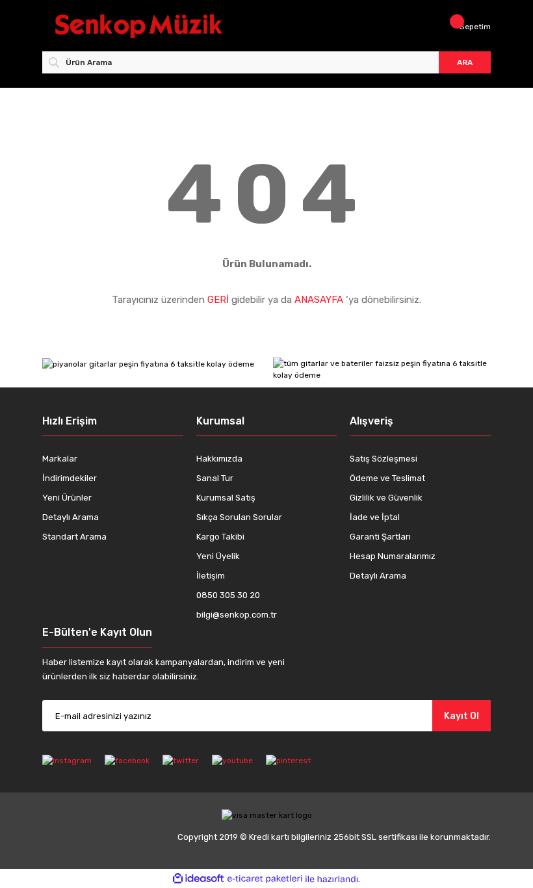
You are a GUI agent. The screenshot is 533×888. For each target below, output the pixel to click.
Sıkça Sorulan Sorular (239, 517)
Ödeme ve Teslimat (387, 478)
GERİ (218, 300)
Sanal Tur (214, 478)
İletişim (210, 576)
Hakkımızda (219, 459)
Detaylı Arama (70, 517)
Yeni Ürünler (67, 498)
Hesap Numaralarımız (393, 556)
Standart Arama (74, 537)
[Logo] (157, 26)
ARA (465, 62)
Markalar (59, 459)
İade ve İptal (375, 517)
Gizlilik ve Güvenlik (386, 498)
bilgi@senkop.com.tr (236, 615)
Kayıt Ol (461, 716)
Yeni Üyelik (218, 556)
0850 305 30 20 (228, 595)
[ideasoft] (198, 879)
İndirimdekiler (69, 478)
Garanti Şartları (380, 537)
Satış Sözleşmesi (383, 459)
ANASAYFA (318, 300)
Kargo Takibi (220, 537)
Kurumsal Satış (225, 498)
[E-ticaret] (265, 879)
